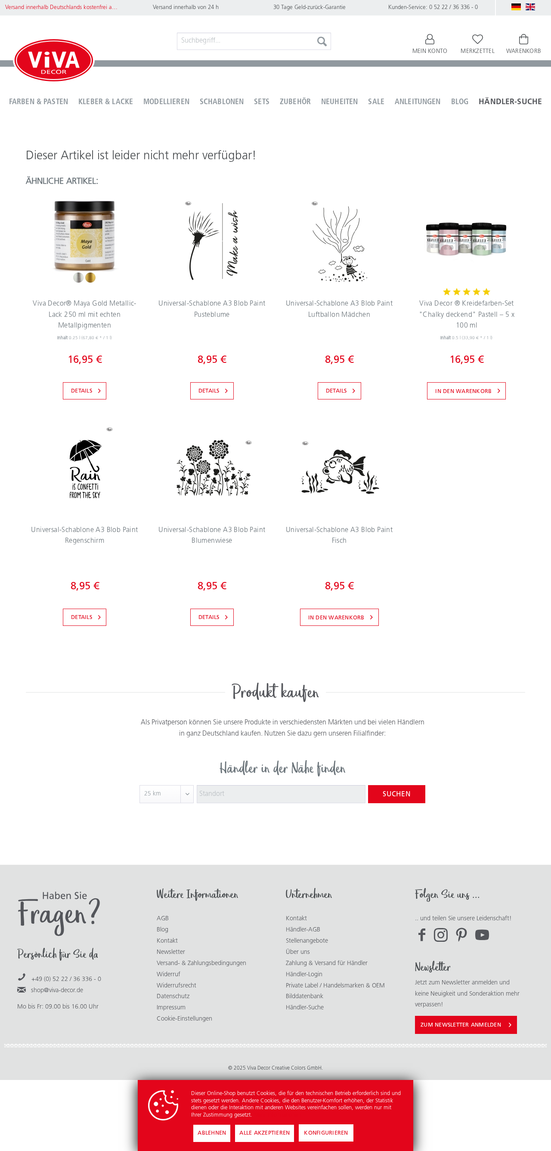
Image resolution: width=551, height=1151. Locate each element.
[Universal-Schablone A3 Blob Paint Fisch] (339, 467)
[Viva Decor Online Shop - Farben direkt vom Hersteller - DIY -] (54, 62)
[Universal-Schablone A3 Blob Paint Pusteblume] (212, 241)
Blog (162, 930)
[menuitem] (254, 41)
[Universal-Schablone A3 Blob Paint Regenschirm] (84, 467)
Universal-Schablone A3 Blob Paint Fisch (339, 536)
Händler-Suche (305, 1008)
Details (81, 391)
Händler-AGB (303, 930)
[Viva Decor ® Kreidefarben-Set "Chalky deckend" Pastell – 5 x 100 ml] (466, 241)
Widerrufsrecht (176, 986)
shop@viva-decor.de (57, 990)
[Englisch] (530, 6)
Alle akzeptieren (264, 1133)
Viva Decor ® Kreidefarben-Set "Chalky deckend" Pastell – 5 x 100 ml (466, 314)
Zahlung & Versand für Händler (327, 963)
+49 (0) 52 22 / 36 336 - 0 (66, 979)
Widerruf (168, 975)
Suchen (397, 794)
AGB (163, 919)
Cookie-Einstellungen (184, 1019)
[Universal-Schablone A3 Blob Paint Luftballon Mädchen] (339, 241)
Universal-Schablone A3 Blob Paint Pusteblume (211, 309)
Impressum (171, 1008)
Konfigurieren (326, 1133)
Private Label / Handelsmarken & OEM (335, 986)
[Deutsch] (516, 6)
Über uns (298, 952)
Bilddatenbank (304, 996)
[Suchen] (322, 41)
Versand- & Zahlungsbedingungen (201, 963)
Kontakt (167, 941)
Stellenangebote (307, 941)
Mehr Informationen (277, 1115)
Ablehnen (212, 1133)
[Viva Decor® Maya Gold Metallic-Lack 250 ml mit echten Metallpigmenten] (84, 241)
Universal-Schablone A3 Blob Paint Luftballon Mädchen (339, 309)
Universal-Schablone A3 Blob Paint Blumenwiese (211, 536)
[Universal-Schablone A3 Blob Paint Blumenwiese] (212, 467)
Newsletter (171, 952)
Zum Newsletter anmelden (461, 1025)
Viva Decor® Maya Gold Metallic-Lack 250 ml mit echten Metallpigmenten (84, 314)
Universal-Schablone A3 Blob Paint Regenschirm (84, 536)
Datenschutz (173, 996)
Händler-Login (304, 975)
